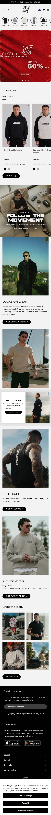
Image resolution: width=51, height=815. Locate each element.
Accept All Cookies (25, 810)
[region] (25, 797)
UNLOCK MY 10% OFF (13, 412)
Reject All (25, 803)
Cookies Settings (25, 796)
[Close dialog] (48, 394)
